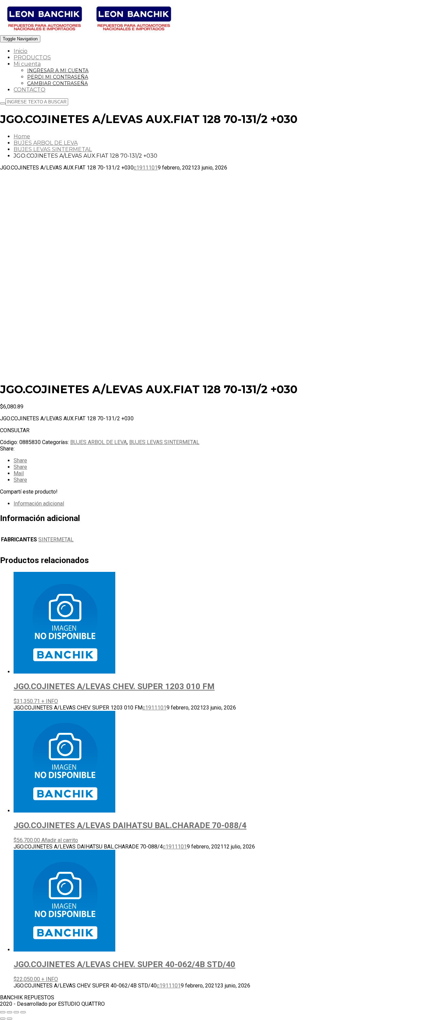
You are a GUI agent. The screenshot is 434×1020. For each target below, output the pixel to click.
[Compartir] (16, 1012)
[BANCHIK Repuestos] (89, 32)
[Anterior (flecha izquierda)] (2, 1019)
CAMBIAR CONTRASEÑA (57, 83)
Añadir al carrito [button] (59, 840)
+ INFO (49, 701)
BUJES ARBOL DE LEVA (46, 143)
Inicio (20, 51)
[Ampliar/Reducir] (2, 1012)
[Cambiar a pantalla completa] (9, 1012)
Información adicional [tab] (39, 503)
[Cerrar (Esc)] (23, 1012)
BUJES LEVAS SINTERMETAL (53, 149)
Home (22, 136)
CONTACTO (29, 89)
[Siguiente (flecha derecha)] (9, 1019)
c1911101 (146, 167)
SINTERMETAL (56, 539)
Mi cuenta (27, 64)
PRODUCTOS (32, 57)
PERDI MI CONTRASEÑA (57, 77)
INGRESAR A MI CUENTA (57, 70)
